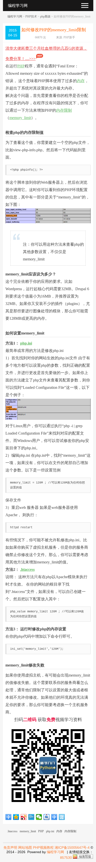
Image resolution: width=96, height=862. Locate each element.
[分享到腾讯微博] (31, 817)
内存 (81, 81)
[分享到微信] (39, 817)
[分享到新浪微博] (24, 817)
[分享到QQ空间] (16, 817)
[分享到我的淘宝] (54, 817)
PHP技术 (31, 16)
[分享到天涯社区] (62, 817)
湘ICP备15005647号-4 (72, 847)
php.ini (26, 343)
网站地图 (25, 847)
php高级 (45, 16)
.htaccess (27, 569)
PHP (21, 66)
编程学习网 (14, 16)
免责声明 (10, 847)
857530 (66, 858)
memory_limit (20, 118)
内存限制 (64, 110)
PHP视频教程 (43, 847)
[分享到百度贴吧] (47, 817)
